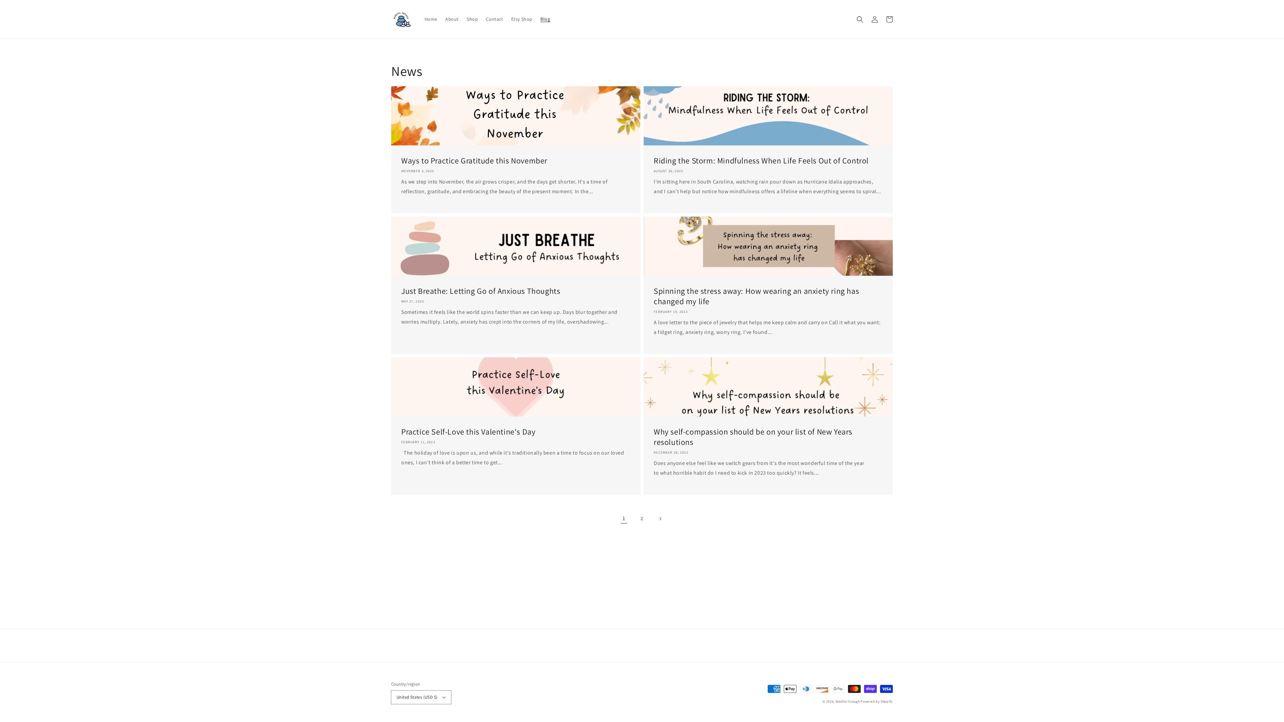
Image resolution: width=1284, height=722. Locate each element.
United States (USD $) (417, 697)
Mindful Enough (848, 701)
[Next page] (660, 518)
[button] (860, 19)
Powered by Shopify (877, 701)
